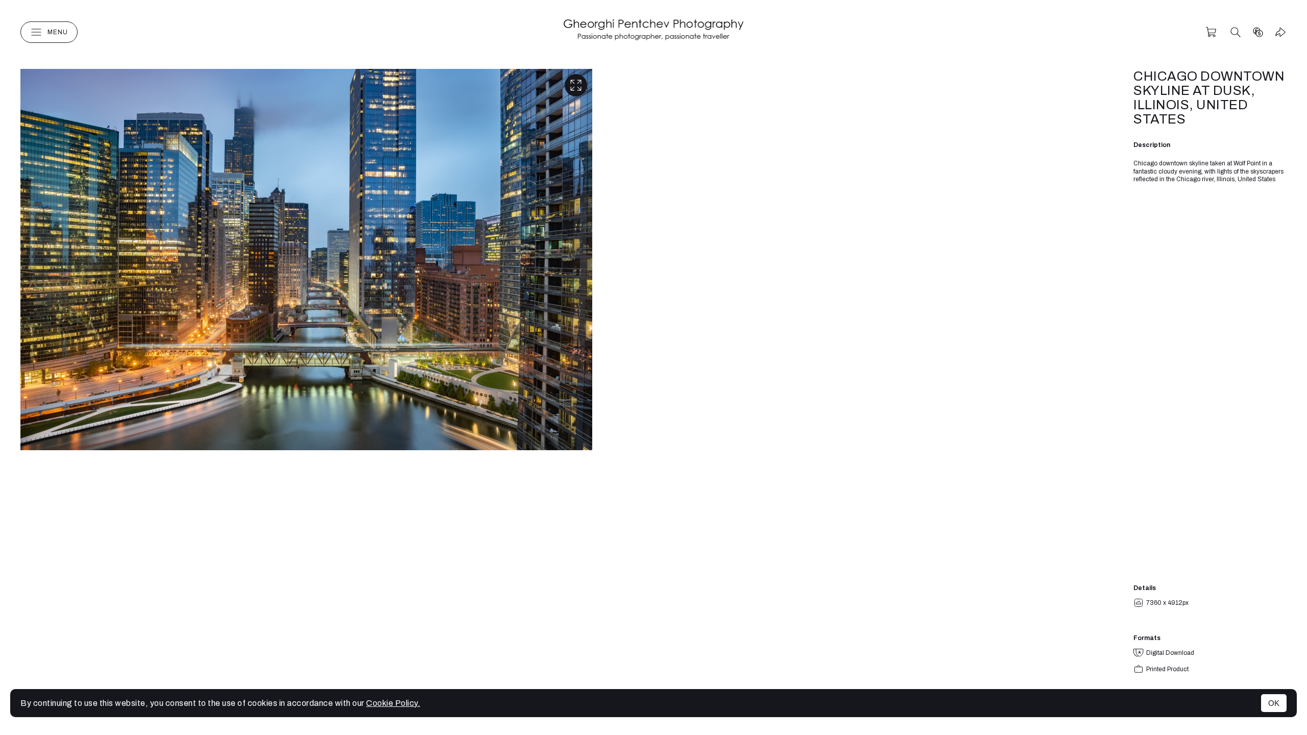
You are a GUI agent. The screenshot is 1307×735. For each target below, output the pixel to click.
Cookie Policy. (393, 703)
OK (1273, 703)
